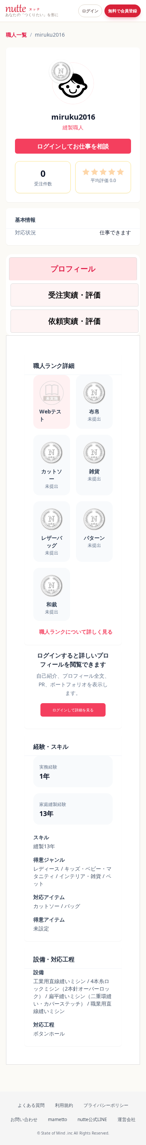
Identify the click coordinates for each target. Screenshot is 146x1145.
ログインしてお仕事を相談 (73, 146)
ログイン (90, 11)
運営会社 (127, 1119)
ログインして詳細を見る (73, 709)
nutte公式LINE (92, 1119)
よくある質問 (31, 1105)
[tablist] (73, 295)
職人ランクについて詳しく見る (76, 631)
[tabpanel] (73, 700)
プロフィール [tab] (73, 269)
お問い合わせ (23, 1119)
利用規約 (64, 1105)
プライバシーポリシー (105, 1105)
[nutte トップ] (22, 8)
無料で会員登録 (122, 11)
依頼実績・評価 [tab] (74, 321)
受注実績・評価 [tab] (74, 295)
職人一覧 (16, 34)
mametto (57, 1119)
